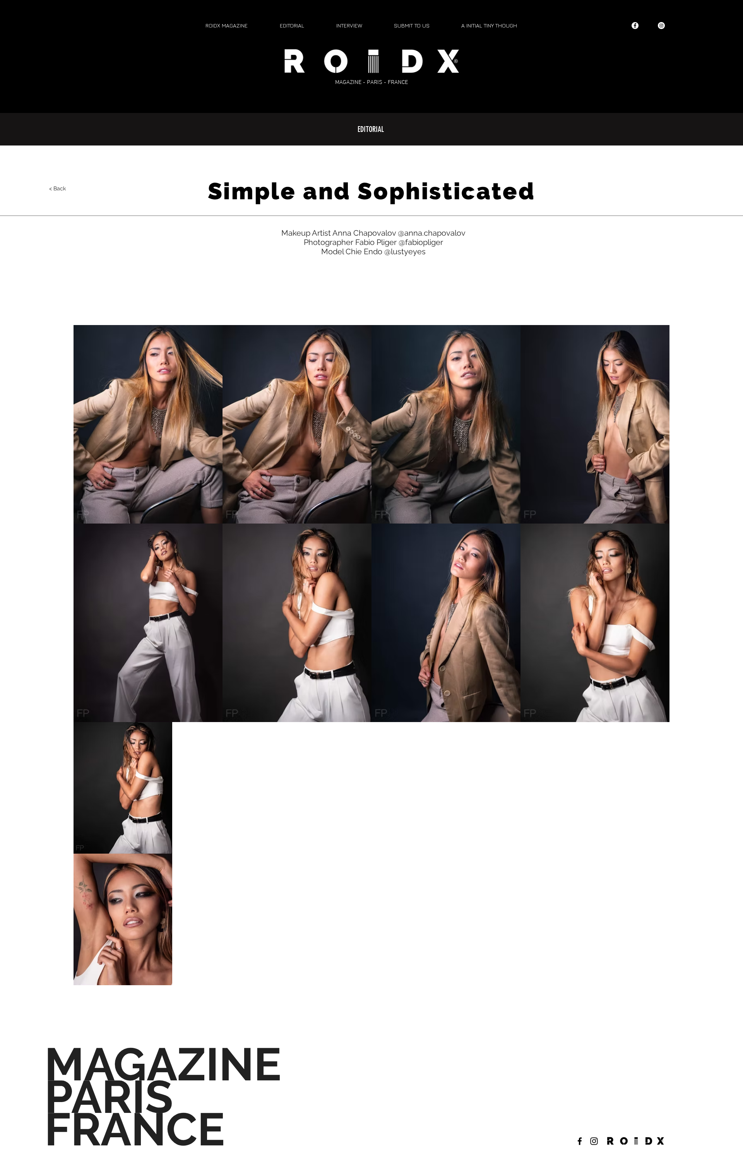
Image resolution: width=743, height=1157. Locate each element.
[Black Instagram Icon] (594, 1141)
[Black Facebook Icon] (580, 1141)
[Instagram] (661, 25)
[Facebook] (635, 25)
